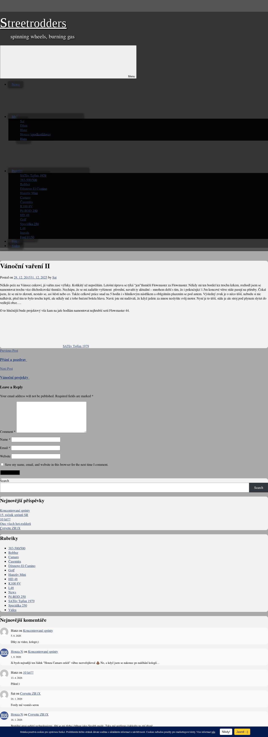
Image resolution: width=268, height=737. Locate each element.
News (15, 84)
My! (14, 116)
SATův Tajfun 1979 (33, 175)
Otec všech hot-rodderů (15, 523)
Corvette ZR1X (10, 528)
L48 (23, 228)
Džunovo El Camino (33, 188)
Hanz (23, 129)
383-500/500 (28, 179)
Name (5, 439)
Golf (23, 219)
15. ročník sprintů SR (14, 515)
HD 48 (24, 215)
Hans (23, 138)
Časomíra (26, 201)
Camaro (25, 197)
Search (4, 480)
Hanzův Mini (29, 193)
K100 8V (26, 206)
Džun (23, 125)
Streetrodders (33, 23)
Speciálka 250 (29, 223)
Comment (7, 431)
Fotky (15, 241)
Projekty (17, 171)
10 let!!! (5, 519)
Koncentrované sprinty (15, 510)
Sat (22, 121)
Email (5, 447)
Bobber (25, 184)
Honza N (17, 651)
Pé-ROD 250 (28, 210)
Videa (16, 245)
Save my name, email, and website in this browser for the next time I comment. (56, 464)
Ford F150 (27, 237)
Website (5, 456)
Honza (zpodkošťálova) (35, 134)
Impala (24, 232)
